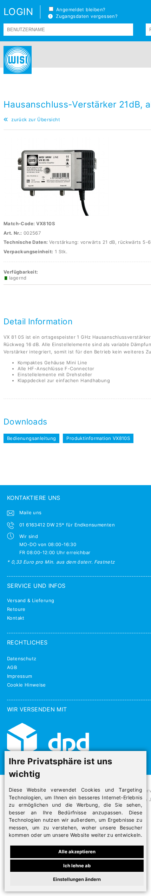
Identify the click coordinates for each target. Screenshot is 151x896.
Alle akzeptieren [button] (77, 851)
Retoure (16, 609)
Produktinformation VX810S (98, 438)
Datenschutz (21, 658)
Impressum (19, 676)
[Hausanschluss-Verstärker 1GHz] (56, 214)
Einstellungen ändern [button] (77, 879)
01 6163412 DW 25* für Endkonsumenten (67, 525)
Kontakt (16, 618)
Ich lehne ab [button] (77, 865)
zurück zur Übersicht (34, 119)
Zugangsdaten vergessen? (85, 16)
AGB (12, 667)
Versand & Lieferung (30, 600)
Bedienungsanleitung (31, 438)
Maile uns (30, 512)
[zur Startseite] (16, 60)
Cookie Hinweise (26, 685)
